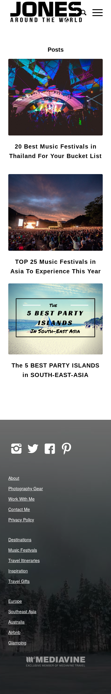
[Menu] (94, 12)
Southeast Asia (22, 611)
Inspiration (18, 571)
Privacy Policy (21, 520)
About (13, 478)
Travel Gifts (19, 581)
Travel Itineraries (24, 560)
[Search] (80, 12)
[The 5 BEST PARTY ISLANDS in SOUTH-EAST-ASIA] (55, 318)
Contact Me (19, 509)
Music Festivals (22, 550)
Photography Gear (25, 488)
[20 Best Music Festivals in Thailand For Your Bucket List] (55, 97)
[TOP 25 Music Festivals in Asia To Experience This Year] (55, 212)
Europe (15, 601)
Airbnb (14, 632)
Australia (16, 622)
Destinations (19, 539)
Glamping (17, 643)
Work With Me (21, 499)
